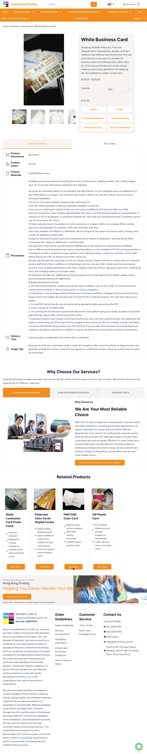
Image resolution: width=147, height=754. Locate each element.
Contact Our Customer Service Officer (99, 462)
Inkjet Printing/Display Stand (82, 11)
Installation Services (118, 11)
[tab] (37, 144)
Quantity (85, 88)
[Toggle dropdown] (33, 12)
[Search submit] (94, 4)
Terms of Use (86, 625)
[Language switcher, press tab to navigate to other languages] (111, 4)
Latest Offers (81, 18)
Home (4, 11)
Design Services (22, 11)
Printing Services (49, 11)
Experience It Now (17, 596)
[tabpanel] (73, 253)
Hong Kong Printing (24, 4)
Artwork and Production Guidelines (61, 652)
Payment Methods (64, 625)
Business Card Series (22, 26)
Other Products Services (13, 18)
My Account (129, 4)
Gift (140, 11)
